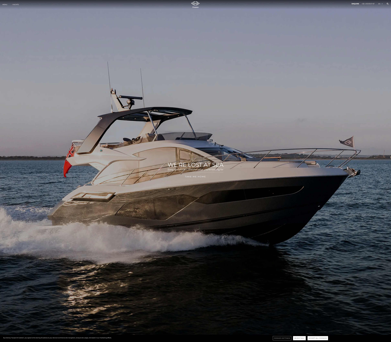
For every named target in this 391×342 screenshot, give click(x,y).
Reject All (299, 338)
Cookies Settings (282, 338)
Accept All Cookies (318, 338)
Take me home (195, 176)
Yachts (15, 4)
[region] (195, 338)
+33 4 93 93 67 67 (368, 4)
